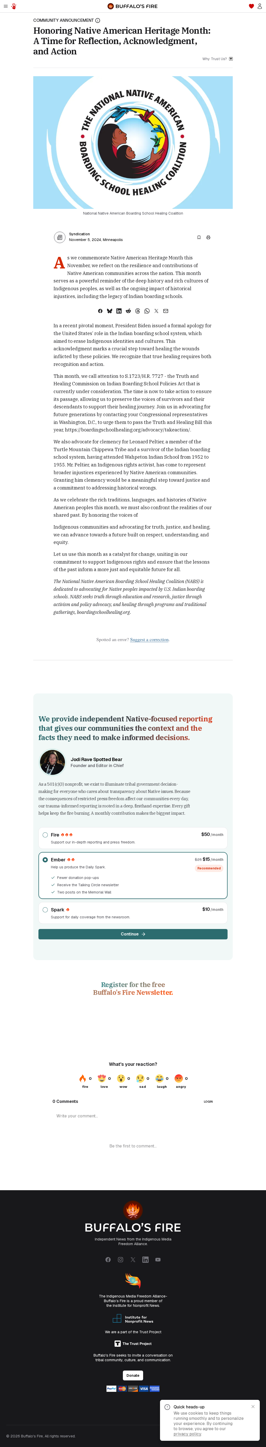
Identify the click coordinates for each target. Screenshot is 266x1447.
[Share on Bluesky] (109, 311)
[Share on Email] (165, 311)
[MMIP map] (13, 6)
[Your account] (260, 6)
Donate (133, 1375)
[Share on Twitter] (156, 311)
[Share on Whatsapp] (147, 311)
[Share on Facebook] (100, 311)
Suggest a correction (149, 639)
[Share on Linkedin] (119, 311)
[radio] (133, 838)
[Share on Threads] (137, 311)
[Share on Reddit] (128, 311)
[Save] (199, 237)
